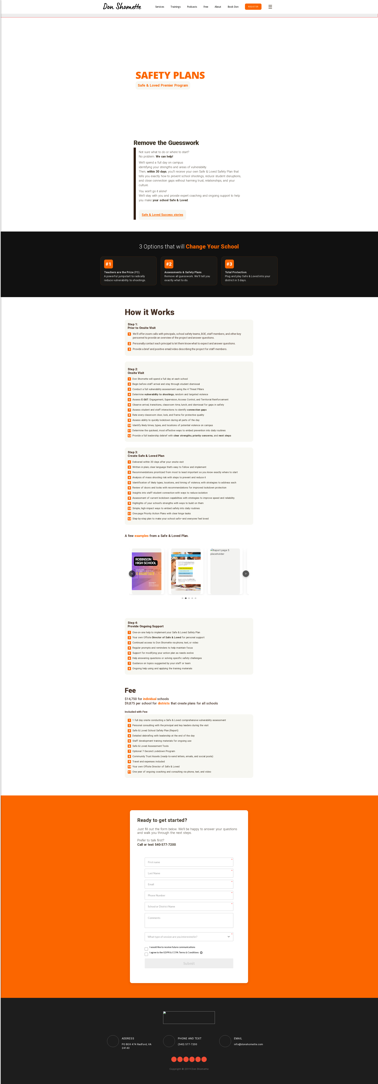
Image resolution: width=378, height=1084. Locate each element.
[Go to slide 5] (195, 598)
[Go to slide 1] (182, 598)
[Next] (246, 573)
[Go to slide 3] (189, 598)
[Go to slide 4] (192, 598)
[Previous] (132, 573)
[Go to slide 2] (186, 598)
